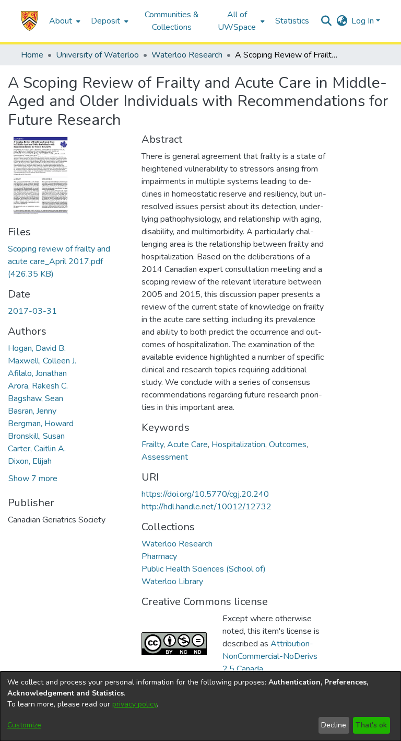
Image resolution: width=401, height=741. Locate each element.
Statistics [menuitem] (292, 21)
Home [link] (32, 55)
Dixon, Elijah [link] (30, 461)
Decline (333, 725)
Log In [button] (363, 21)
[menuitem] (63, 21)
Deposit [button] (105, 21)
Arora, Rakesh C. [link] (38, 386)
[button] (29, 20)
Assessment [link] (164, 457)
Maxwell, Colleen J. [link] (42, 361)
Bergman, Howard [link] (41, 423)
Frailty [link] (152, 444)
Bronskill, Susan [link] (36, 436)
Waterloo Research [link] (186, 55)
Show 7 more (32, 478)
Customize (24, 725)
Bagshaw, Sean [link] (35, 398)
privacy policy (134, 704)
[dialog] (200, 706)
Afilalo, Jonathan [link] (37, 373)
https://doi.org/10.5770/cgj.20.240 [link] (205, 494)
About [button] (60, 21)
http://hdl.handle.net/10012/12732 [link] (206, 506)
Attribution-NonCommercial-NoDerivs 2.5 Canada (269, 656)
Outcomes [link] (287, 444)
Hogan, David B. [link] (37, 348)
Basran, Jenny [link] (32, 411)
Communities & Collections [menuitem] (172, 21)
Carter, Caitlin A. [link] (37, 448)
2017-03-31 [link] (32, 311)
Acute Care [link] (187, 444)
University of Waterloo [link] (97, 55)
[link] (59, 261)
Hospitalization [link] (238, 444)
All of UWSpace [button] (237, 21)
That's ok (371, 725)
